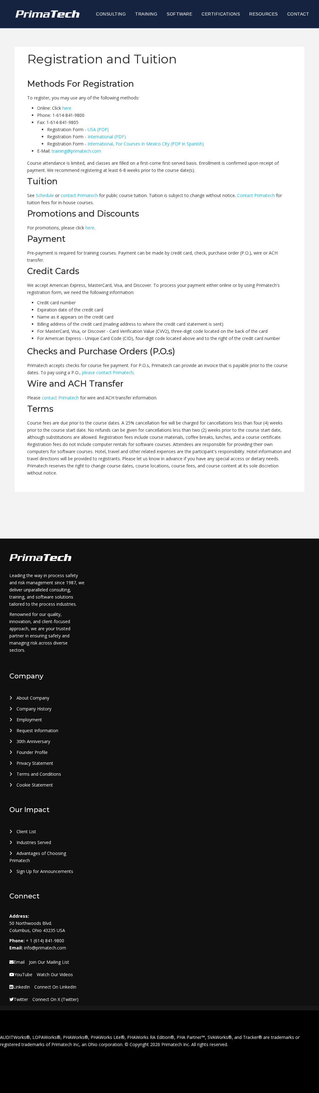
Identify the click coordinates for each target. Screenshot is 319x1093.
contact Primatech (79, 195)
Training (146, 13)
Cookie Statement (34, 785)
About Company (32, 698)
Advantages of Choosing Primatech (37, 856)
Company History (33, 709)
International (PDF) (107, 137)
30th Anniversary (32, 741)
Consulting (111, 13)
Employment (28, 720)
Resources (263, 13)
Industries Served (33, 842)
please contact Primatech (107, 372)
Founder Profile (31, 752)
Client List (25, 831)
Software (179, 13)
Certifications (221, 13)
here (66, 108)
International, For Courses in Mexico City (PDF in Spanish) (146, 144)
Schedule (45, 195)
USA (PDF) (98, 129)
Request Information (36, 730)
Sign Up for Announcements (44, 871)
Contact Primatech (256, 195)
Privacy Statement (34, 763)
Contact (298, 13)
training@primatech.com (76, 151)
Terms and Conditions (38, 774)
